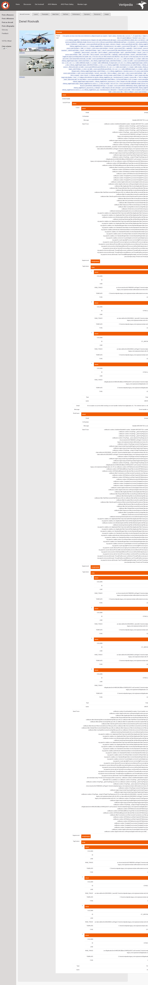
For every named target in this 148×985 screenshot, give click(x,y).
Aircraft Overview (25, 14)
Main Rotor (55, 14)
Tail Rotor (65, 14)
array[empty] (95, 261)
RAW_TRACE (98, 287)
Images (107, 14)
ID (101, 280)
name (87, 401)
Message (86, 120)
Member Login (82, 4)
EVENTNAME (66, 98)
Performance (76, 14)
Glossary (5, 30)
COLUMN (99, 276)
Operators (87, 14)
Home (18, 4)
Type (87, 397)
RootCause (76, 413)
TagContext (85, 266)
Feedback (5, 33)
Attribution (22, 52)
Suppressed (85, 260)
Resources (97, 14)
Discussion (27, 4)
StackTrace (85, 124)
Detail (87, 112)
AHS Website (52, 4)
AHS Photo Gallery (67, 4)
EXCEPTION (66, 102)
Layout (36, 14)
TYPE (100, 297)
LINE (101, 283)
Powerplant (45, 14)
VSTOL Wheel (6, 41)
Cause (77, 107)
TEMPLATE (99, 293)
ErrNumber (86, 116)
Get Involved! (39, 4)
